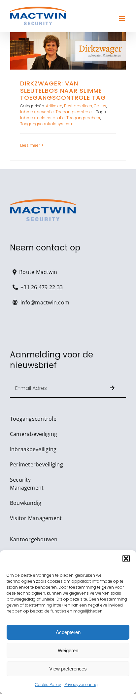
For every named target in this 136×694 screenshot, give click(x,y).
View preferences (68, 668)
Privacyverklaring (81, 684)
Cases (100, 106)
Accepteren (68, 632)
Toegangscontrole (73, 112)
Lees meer (30, 145)
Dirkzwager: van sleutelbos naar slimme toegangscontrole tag (68, 51)
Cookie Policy (48, 684)
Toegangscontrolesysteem (47, 124)
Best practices (78, 106)
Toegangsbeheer (83, 118)
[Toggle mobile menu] (122, 18)
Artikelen (54, 106)
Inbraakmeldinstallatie (42, 118)
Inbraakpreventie (37, 112)
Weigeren (68, 650)
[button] (126, 558)
